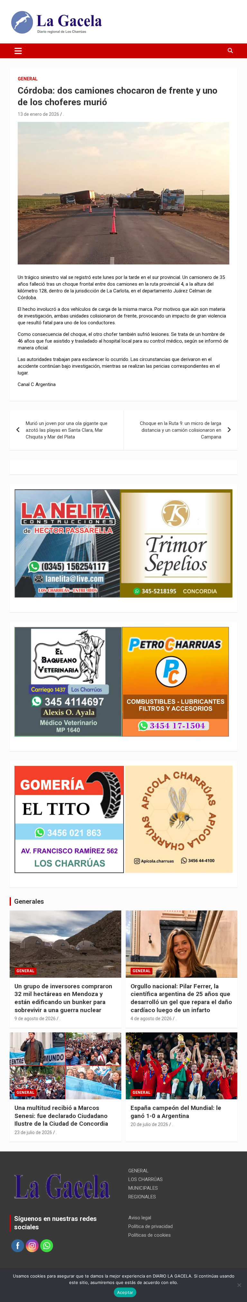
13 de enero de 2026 (38, 114)
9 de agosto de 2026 (35, 1018)
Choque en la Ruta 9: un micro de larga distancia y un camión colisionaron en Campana (180, 430)
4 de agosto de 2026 (151, 1018)
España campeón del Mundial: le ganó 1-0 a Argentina (176, 1112)
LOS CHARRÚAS (145, 1179)
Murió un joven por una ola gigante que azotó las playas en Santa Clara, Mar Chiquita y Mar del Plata (66, 430)
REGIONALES (142, 1197)
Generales (29, 901)
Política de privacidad (150, 1226)
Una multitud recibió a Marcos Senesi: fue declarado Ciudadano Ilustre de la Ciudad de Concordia (61, 1115)
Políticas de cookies (149, 1235)
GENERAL (28, 78)
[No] (239, 1285)
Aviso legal (139, 1218)
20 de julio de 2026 (149, 1124)
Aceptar (125, 1292)
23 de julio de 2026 (33, 1132)
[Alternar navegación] (18, 50)
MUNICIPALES (143, 1188)
